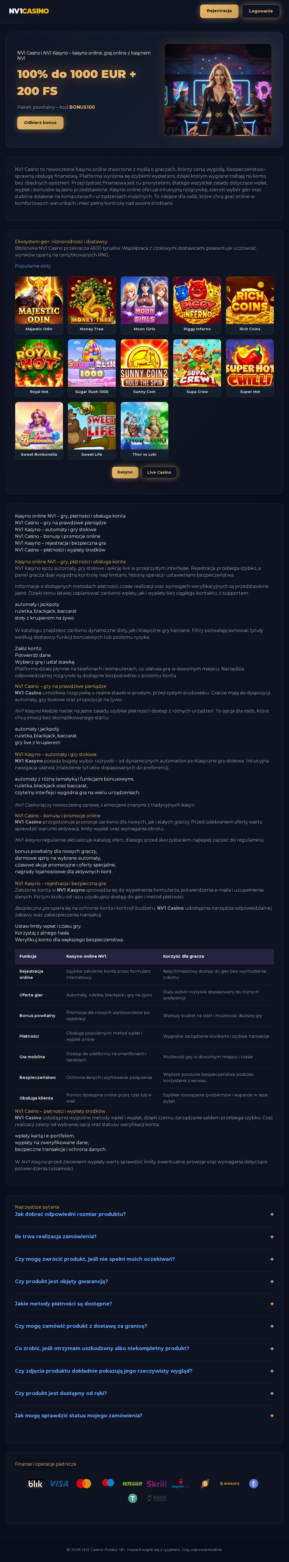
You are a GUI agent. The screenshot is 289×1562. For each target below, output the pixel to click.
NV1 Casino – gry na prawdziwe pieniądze (60, 522)
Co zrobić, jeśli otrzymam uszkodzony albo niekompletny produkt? (102, 1348)
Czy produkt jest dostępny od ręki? (61, 1393)
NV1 (29, 11)
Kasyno (125, 472)
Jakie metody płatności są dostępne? (63, 1304)
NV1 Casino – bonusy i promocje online (57, 536)
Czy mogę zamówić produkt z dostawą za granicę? (81, 1326)
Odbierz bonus (40, 122)
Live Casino (159, 472)
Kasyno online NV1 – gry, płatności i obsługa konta (70, 516)
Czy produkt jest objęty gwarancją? (61, 1281)
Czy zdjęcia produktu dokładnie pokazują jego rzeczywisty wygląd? (103, 1371)
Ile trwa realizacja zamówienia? (56, 1236)
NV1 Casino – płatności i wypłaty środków (60, 550)
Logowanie (261, 11)
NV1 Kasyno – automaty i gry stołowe (56, 529)
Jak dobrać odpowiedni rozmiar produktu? (70, 1214)
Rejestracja (219, 10)
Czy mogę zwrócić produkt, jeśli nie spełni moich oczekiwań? (95, 1259)
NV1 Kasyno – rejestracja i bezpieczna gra (60, 543)
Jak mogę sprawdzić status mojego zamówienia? (79, 1415)
